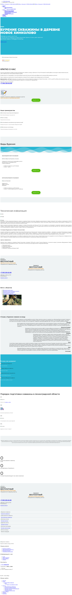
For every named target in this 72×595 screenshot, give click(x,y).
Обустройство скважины (9, 10)
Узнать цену (3, 41)
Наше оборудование (8, 7)
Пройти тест (36, 100)
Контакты (4, 16)
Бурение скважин (7, 548)
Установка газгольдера (9, 13)
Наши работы (5, 14)
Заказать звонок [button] (4, 277)
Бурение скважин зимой (9, 11)
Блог (5, 8)
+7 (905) (4, 564)
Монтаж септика (4, 520)
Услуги (4, 9)
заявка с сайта (8, 402)
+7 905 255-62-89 (6, 1)
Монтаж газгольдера (5, 528)
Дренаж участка (4, 524)
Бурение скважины (5, 513)
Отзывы (4, 15)
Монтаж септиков (6, 550)
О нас (4, 6)
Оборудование (6, 557)
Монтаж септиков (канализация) (11, 12)
